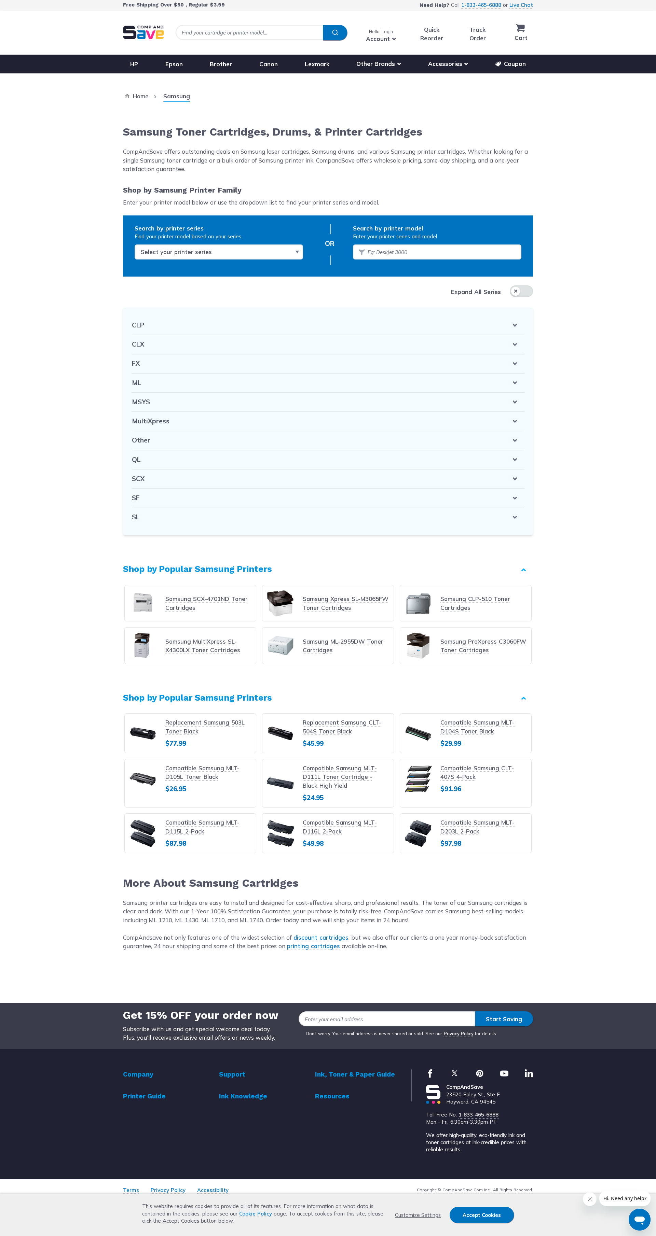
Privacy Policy (459, 1033)
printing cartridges (313, 946)
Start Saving (504, 1019)
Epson (174, 63)
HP (134, 63)
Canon (268, 63)
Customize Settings (418, 1215)
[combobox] (261, 32)
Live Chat (521, 5)
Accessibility (213, 1190)
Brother (221, 63)
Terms (131, 1190)
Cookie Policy (255, 1213)
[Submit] (335, 33)
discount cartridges (320, 937)
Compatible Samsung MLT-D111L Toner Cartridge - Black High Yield (340, 776)
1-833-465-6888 (481, 5)
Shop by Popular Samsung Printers (197, 569)
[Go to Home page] (143, 32)
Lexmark (317, 63)
